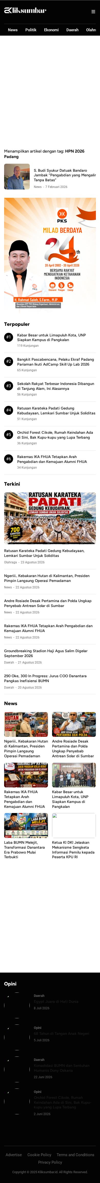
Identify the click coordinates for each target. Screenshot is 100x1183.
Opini (37, 1028)
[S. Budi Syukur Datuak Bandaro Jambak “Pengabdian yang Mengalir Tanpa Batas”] (17, 188)
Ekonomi (51, 30)
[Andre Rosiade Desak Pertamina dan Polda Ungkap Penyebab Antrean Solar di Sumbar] (74, 735)
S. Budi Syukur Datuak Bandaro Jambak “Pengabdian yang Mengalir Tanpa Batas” (65, 175)
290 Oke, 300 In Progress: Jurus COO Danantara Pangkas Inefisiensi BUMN (45, 678)
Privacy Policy (50, 1162)
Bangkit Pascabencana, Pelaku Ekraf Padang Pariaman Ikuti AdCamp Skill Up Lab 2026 (55, 362)
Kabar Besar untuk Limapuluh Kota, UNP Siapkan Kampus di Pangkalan (51, 337)
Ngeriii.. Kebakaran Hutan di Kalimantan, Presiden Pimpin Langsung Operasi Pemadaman (46, 578)
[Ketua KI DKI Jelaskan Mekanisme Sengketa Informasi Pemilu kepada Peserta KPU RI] (74, 836)
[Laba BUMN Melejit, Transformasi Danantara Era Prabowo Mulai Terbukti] (26, 836)
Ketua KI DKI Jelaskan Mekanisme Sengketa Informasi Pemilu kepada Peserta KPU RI (73, 849)
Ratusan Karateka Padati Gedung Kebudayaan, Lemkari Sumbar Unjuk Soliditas (56, 410)
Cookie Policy (39, 1155)
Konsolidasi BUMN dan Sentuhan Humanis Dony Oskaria (61, 1068)
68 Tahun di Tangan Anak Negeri (61, 1033)
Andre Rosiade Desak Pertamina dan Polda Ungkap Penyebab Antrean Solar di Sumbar (48, 603)
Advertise (14, 1155)
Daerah (72, 30)
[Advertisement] (50, 92)
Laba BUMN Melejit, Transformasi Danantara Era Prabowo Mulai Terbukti (24, 849)
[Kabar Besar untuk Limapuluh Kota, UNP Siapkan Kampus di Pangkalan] (74, 786)
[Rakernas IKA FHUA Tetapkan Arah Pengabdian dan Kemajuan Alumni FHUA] (26, 786)
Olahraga (10, 562)
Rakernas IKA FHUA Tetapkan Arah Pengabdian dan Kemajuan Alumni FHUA (52, 459)
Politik (30, 30)
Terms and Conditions (75, 1155)
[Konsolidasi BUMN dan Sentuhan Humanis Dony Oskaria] (17, 1080)
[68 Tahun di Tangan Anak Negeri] (17, 1048)
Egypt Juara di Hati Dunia (56, 1001)
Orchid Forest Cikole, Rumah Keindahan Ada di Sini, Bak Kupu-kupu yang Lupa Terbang (55, 435)
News (13, 30)
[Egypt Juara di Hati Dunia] (17, 1016)
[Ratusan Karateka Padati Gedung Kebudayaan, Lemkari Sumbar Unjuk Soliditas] (50, 542)
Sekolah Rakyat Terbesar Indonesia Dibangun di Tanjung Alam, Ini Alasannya (55, 386)
